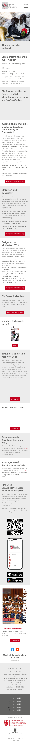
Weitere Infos (15, 399)
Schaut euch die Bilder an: (15, 312)
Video (15, 345)
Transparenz (16, 740)
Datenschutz (21, 738)
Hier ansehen (15, 641)
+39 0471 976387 (15, 668)
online (26, 448)
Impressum (11, 738)
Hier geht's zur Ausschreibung (15, 181)
